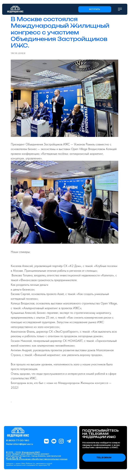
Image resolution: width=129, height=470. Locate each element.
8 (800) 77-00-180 (17, 440)
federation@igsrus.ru (19, 444)
